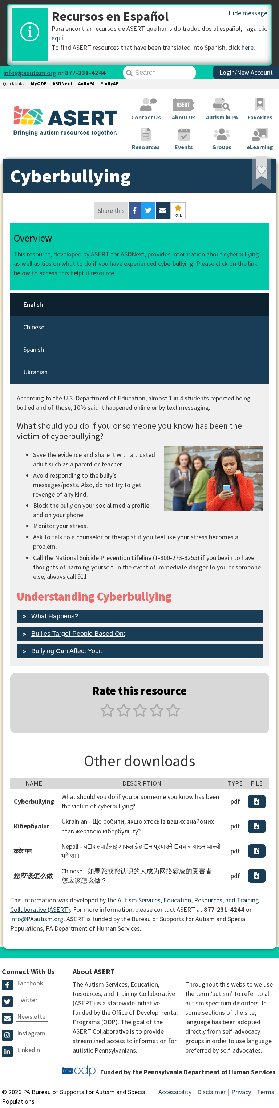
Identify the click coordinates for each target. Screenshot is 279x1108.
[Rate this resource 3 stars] (140, 714)
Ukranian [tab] (35, 372)
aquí (57, 38)
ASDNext (62, 84)
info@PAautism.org (37, 919)
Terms (265, 1092)
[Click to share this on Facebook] (134, 210)
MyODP (39, 84)
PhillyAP (109, 84)
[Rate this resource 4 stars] (157, 714)
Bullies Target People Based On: (78, 633)
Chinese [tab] (33, 327)
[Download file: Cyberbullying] (257, 801)
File (257, 783)
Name (33, 783)
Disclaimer (211, 1092)
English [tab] (33, 304)
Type (235, 783)
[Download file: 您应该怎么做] (257, 875)
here (248, 47)
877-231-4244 (85, 73)
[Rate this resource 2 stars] (124, 714)
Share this (111, 210)
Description (141, 783)
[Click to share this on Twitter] (148, 210)
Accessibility (174, 1092)
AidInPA (86, 84)
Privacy (241, 1092)
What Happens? (54, 616)
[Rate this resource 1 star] (107, 714)
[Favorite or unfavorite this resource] (251, 176)
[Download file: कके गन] (257, 851)
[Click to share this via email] (163, 210)
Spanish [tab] (33, 349)
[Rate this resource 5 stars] (172, 714)
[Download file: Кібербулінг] (257, 826)
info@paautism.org (30, 73)
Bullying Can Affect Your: (67, 651)
